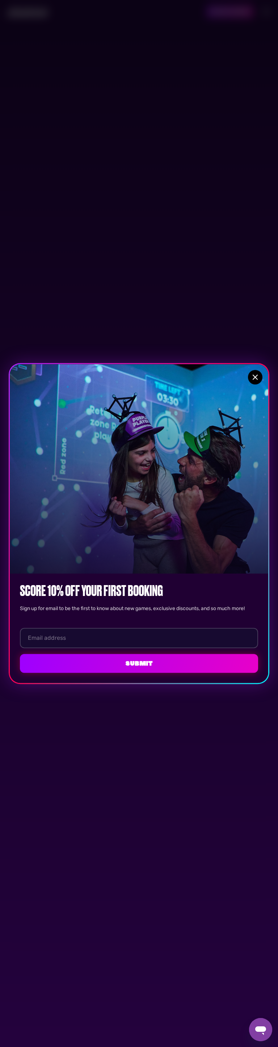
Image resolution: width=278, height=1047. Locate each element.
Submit (139, 663)
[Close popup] (255, 377)
